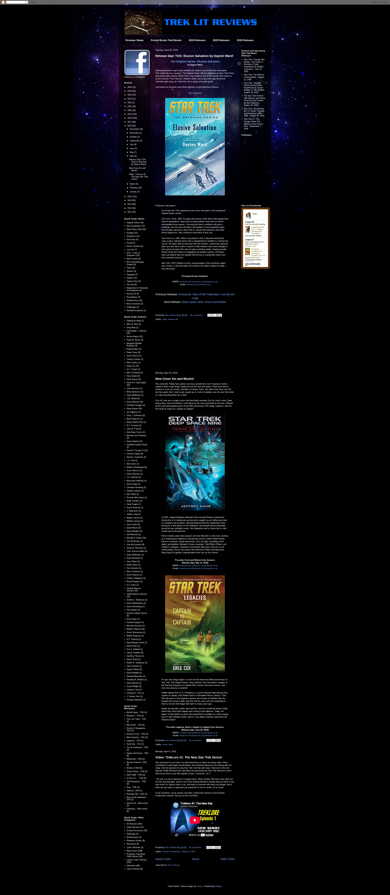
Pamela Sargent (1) (135, 622)
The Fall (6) (132, 284)
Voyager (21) (132, 233)
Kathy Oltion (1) (133, 565)
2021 (129, 106)
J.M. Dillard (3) (133, 398)
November (134, 133)
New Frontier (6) (134, 259)
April (132, 156)
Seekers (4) (132, 278)
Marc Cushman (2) (135, 372)
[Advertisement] (195, 346)
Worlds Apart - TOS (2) (137, 712)
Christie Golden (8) (135, 454)
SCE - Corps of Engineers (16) (133, 254)
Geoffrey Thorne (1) (135, 656)
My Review (195, 93)
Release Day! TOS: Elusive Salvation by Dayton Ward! (194, 56)
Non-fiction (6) (133, 844)
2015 (129, 196)
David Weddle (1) (134, 673)
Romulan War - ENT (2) (137, 794)
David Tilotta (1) (134, 659)
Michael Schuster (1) (136, 626)
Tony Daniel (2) (133, 376)
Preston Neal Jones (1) (137, 497)
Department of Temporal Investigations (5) (137, 289)
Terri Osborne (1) (134, 568)
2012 (129, 208)
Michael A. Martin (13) (136, 538)
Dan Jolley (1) (133, 494)
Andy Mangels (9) (134, 531)
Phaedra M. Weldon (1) (137, 679)
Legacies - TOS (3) (135, 741)
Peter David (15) (134, 379)
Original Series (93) (135, 222)
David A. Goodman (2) (136, 457)
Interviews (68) (133, 865)
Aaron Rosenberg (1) (136, 606)
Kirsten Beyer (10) (135, 336)
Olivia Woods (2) (134, 683)
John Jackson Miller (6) (137, 551)
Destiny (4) (131, 271)
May (132, 152)
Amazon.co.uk (211, 282)
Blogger (218, 886)
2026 (129, 87)
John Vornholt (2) (134, 666)
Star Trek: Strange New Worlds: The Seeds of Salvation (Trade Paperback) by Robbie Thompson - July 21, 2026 (254, 65)
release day (173, 319)
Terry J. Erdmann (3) (136, 415)
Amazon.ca (198, 282)
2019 (129, 114)
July (132, 144)
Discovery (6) (132, 239)
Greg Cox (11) (133, 366)
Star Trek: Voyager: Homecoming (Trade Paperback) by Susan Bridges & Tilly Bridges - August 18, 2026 (254, 88)
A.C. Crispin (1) (133, 369)
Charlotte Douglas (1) (136, 405)
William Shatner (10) (135, 629)
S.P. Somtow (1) (134, 639)
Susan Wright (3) (134, 686)
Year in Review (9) (135, 869)
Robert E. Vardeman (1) (137, 663)
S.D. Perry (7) (133, 585)
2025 (129, 91)
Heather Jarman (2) (135, 491)
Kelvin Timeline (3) (135, 246)
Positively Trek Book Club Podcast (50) (136, 855)
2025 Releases (221, 40)
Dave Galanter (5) (134, 441)
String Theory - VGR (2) (137, 771)
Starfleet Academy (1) (136, 310)
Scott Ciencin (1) (134, 356)
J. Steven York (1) (135, 696)
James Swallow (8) (135, 652)
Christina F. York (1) (135, 693)
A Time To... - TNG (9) (136, 778)
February (134, 188)
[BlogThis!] (211, 315)
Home (195, 859)
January (133, 192)
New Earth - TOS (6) (136, 725)
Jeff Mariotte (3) (134, 534)
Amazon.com (185, 282)
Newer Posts (163, 859)
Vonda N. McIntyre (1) (136, 548)
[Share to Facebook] (217, 315)
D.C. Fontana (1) (134, 425)
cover (164, 744)
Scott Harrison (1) (134, 470)
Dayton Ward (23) (134, 669)
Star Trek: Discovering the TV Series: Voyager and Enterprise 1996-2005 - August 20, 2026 (254, 112)
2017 (129, 122)
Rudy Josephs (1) (134, 501)
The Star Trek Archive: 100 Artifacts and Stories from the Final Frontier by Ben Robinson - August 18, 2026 (255, 100)
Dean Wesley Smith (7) (137, 642)
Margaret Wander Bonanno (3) (134, 344)
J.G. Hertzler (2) (134, 477)
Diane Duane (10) (134, 408)
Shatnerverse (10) (134, 300)
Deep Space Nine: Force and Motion (204, 302)
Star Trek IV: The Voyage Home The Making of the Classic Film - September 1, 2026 (253, 124)
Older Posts (227, 859)
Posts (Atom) (173, 865)
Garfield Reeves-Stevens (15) (134, 589)
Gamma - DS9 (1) (134, 790)
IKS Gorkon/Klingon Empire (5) (135, 263)
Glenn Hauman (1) (135, 474)
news (164, 319)
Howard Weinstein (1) (136, 676)
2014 (129, 200)
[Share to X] (214, 315)
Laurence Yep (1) (134, 689)
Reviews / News (135, 40)
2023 (129, 99)
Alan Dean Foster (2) (136, 432)
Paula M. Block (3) (135, 340)
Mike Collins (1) (133, 362)
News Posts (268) (134, 851)
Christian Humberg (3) (136, 487)
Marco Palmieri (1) (135, 571)
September (135, 140)
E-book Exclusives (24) (137, 830)
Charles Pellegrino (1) (136, 578)
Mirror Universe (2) (135, 304)
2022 (129, 102)
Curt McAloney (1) (135, 541)
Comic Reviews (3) (135, 847)
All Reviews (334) (134, 824)
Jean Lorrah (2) (133, 524)
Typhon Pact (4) (134, 281)
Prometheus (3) (133, 297)
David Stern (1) (133, 646)
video (193, 851)
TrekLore (186, 851)
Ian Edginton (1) (134, 412)
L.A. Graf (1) (132, 460)
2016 (129, 126)
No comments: (197, 315)
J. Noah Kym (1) (134, 511)
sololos (200, 886)
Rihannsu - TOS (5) (135, 716)
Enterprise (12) (133, 236)
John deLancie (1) (134, 388)
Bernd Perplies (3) (134, 581)
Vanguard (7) (132, 274)
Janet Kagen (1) (134, 504)
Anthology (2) (132, 834)
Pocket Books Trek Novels (166, 40)
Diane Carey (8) (133, 352)
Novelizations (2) (134, 837)
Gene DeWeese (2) (135, 395)
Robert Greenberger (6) (137, 467)
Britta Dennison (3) (135, 392)
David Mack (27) (134, 528)
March (133, 184)
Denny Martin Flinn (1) (136, 422)
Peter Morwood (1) (135, 558)
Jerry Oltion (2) (133, 561)
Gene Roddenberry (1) (136, 603)
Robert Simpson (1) (135, 636)
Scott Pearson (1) (134, 575)
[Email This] (208, 315)
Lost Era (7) (132, 249)
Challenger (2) (133, 307)
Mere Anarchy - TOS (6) (137, 737)
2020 (129, 110)
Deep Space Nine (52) (136, 229)
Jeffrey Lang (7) (133, 514)
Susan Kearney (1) (135, 507)
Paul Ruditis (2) (133, 610)
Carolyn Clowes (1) (135, 359)
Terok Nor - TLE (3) (135, 744)
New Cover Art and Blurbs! (174, 378)
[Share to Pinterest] (220, 315)
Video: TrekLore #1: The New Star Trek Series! (188, 757)
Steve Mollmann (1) (135, 555)
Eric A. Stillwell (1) (135, 649)
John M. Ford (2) (134, 429)
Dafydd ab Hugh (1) (135, 321)
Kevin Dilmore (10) (135, 402)
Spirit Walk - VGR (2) (136, 775)
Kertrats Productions (171, 851)
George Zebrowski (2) (136, 700)
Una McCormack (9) (135, 544)
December (134, 129)
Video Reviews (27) (135, 827)
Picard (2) (131, 243)
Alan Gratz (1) (133, 464)
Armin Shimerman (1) (136, 632)
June (132, 148)
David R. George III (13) (137, 450)
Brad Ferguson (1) (134, 419)
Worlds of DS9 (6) (134, 768)
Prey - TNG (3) (133, 787)
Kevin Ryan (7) (133, 619)
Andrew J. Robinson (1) (137, 600)
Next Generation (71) (136, 226)
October (133, 137)
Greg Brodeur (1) (134, 349)
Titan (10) (131, 268)
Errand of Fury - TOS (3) (137, 734)
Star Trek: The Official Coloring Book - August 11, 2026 (254, 77)
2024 (129, 95)
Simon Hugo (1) (133, 484)
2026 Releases (245, 40)
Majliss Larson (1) (134, 518)
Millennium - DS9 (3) (136, 759)
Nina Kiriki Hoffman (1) (137, 481)
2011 (129, 212)
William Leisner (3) (135, 521)
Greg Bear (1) (132, 327)
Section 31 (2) (133, 294)
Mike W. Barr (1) (134, 324)
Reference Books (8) (136, 840)
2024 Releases (197, 40)
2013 (129, 204)
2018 (129, 118)
